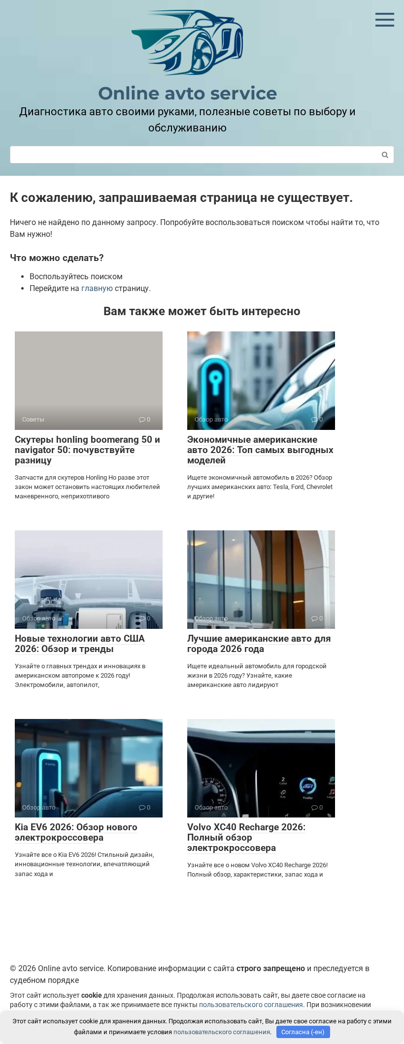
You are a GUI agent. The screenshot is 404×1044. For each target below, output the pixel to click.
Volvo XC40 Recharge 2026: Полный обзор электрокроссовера (246, 837)
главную (97, 288)
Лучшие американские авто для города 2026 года (259, 643)
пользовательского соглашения (251, 1005)
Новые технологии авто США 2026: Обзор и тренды (80, 643)
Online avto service (187, 93)
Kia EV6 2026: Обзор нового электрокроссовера (76, 832)
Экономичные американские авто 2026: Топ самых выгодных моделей (260, 450)
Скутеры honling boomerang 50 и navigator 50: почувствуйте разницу (87, 450)
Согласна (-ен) (303, 1032)
